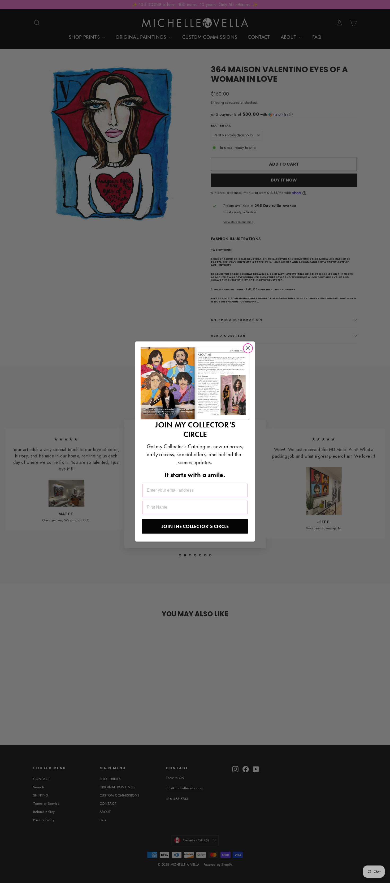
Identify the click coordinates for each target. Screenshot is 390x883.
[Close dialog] (248, 348)
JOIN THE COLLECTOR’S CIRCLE (195, 526)
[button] (195, 383)
